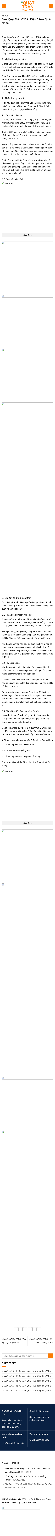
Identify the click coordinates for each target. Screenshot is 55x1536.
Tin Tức (5, 16)
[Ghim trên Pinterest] (34, 1329)
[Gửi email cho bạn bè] (30, 1329)
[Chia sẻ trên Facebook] (20, 1329)
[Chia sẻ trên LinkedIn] (39, 1329)
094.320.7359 (19, 1480)
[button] (4, 6)
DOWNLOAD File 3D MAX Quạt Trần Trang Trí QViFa (26, 1371)
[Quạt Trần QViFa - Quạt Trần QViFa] (27, 5)
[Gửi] (50, 1355)
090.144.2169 (24, 1472)
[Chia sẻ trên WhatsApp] (16, 1329)
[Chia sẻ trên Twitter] (25, 1329)
